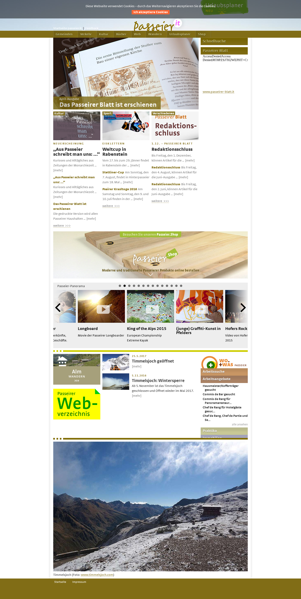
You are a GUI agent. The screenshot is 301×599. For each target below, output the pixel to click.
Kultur (103, 34)
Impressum (79, 582)
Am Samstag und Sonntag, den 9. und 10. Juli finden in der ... (125, 194)
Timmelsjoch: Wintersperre (158, 380)
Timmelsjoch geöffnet (153, 361)
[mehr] (58, 170)
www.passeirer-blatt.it (218, 91)
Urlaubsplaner (179, 34)
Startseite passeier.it (67, 28)
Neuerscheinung (68, 143)
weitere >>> (62, 225)
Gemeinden (64, 34)
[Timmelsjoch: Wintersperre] (115, 388)
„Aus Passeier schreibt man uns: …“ (76, 152)
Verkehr (86, 34)
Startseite (60, 582)
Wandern (155, 34)
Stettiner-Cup (113, 172)
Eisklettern (113, 143)
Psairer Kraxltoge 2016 (119, 189)
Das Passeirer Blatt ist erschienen (108, 105)
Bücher (121, 34)
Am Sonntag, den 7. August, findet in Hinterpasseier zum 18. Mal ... (125, 177)
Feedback (91, 28)
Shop (202, 34)
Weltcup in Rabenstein (114, 152)
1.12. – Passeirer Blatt (172, 143)
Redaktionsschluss (172, 149)
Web (137, 34)
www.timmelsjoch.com (97, 574)
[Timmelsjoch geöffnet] (115, 369)
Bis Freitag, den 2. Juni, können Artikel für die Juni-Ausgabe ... (174, 189)
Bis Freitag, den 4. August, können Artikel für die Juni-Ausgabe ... (174, 172)
